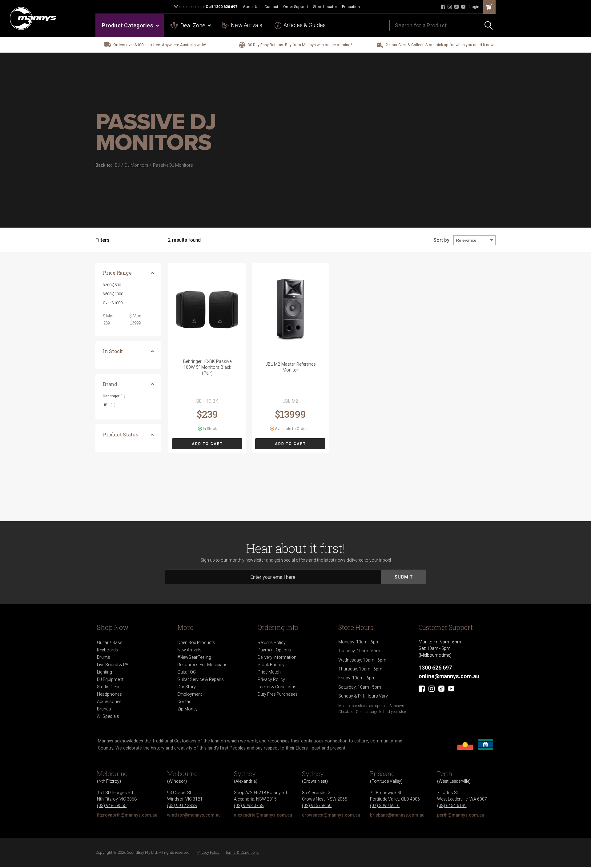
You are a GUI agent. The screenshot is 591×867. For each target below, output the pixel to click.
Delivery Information (277, 657)
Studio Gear (108, 686)
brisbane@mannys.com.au (397, 815)
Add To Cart (207, 444)
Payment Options (274, 649)
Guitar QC (186, 672)
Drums (103, 657)
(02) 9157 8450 (317, 805)
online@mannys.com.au (449, 676)
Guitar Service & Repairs (200, 679)
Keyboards (107, 649)
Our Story (186, 686)
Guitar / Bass (110, 642)
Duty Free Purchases (278, 694)
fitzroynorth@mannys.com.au (127, 815)
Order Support (295, 6)
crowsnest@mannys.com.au (331, 815)
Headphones (109, 694)
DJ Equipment (110, 679)
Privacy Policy (271, 679)
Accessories (109, 701)
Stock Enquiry (271, 664)
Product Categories (127, 25)
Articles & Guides (304, 25)
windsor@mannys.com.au (194, 815)
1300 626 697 (225, 6)
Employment (189, 694)
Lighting (104, 672)
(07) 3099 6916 (385, 805)
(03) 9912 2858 (182, 805)
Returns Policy (272, 642)
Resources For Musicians (202, 664)
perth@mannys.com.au (460, 815)
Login (474, 6)
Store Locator (325, 6)
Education (351, 6)
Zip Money (187, 708)
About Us (251, 6)
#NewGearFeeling (194, 657)
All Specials (108, 716)
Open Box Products (196, 642)
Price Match (269, 672)
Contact (271, 6)
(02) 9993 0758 (248, 805)
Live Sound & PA (112, 664)
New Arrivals (246, 25)
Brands (104, 708)
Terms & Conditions (277, 686)
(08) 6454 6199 (452, 805)
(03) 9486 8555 (112, 805)
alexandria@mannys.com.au (263, 815)
